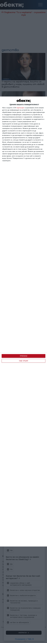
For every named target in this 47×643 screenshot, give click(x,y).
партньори (20, 107)
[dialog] (23, 321)
